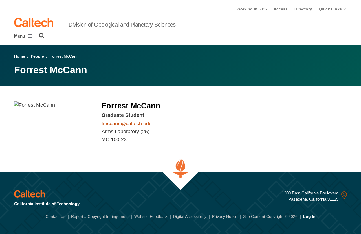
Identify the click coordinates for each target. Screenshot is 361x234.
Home (19, 56)
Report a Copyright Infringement (100, 216)
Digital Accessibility (189, 216)
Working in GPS (252, 9)
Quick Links (331, 9)
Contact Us (55, 216)
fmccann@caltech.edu (127, 123)
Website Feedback (151, 216)
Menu (20, 36)
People (37, 56)
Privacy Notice (224, 216)
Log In (309, 216)
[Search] (41, 35)
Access (281, 9)
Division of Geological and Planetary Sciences (122, 24)
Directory (303, 9)
